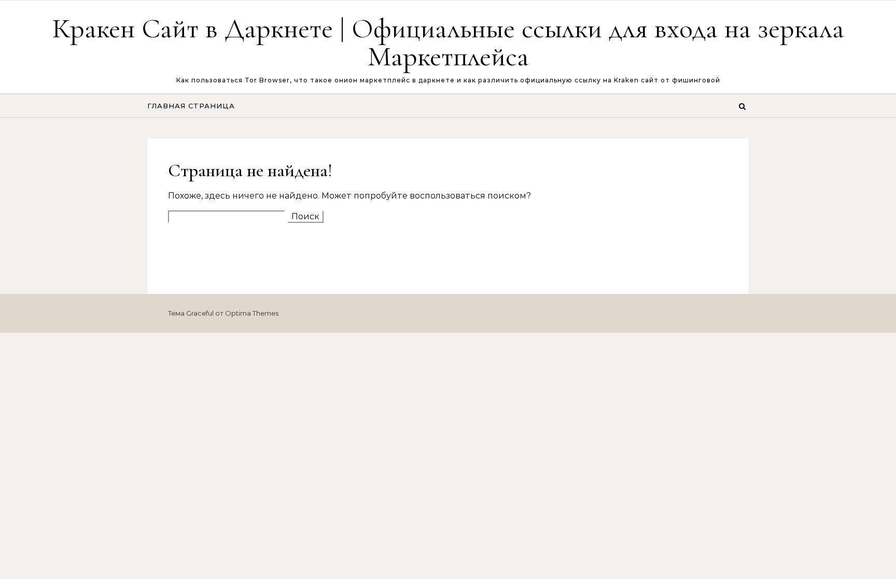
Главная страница (191, 106)
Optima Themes (251, 313)
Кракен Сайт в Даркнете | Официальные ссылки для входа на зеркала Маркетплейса (448, 42)
